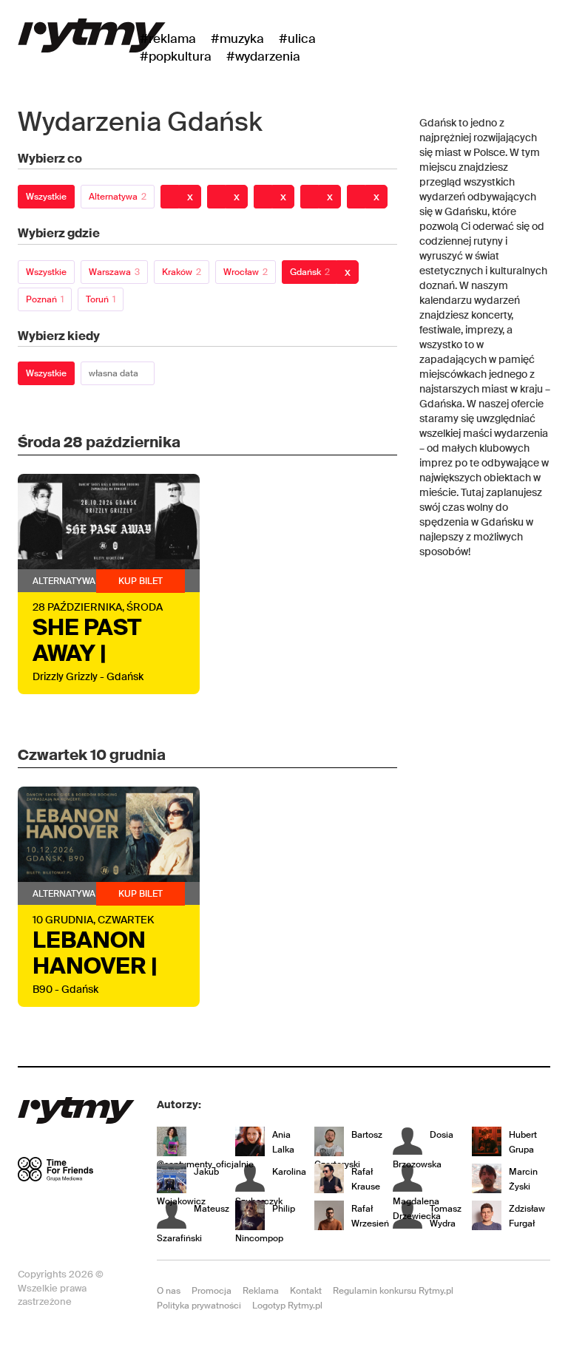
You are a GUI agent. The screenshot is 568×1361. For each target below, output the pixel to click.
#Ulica (297, 38)
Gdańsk (310, 272)
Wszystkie (46, 197)
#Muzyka (237, 38)
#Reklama (168, 38)
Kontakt (306, 1291)
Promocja (211, 1291)
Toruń (100, 299)
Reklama (261, 1291)
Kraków (181, 272)
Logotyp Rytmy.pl (287, 1305)
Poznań (45, 299)
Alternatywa (117, 197)
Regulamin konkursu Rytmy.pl (393, 1291)
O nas (168, 1291)
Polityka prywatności (199, 1305)
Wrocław (245, 272)
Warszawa (114, 272)
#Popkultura (176, 56)
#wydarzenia (263, 56)
